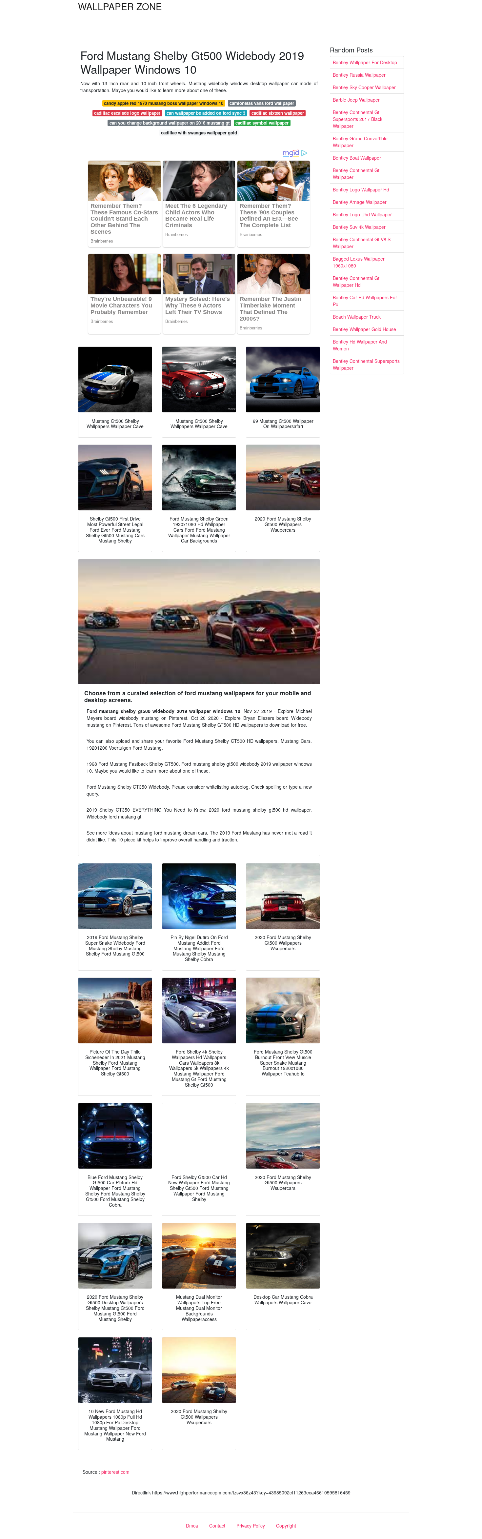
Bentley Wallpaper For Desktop (365, 62)
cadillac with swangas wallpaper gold (199, 132)
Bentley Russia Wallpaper (359, 74)
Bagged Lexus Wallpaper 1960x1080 (359, 262)
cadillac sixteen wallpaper (277, 113)
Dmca (192, 1525)
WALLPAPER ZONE (120, 6)
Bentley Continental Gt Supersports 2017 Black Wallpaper (357, 119)
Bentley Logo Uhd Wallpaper (362, 214)
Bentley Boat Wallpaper (357, 157)
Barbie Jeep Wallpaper (356, 99)
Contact (217, 1525)
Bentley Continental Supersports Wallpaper (366, 364)
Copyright (286, 1525)
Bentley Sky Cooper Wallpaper (364, 87)
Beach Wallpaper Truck (357, 316)
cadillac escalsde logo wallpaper (127, 113)
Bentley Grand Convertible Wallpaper (360, 141)
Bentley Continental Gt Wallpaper (356, 173)
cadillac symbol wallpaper (262, 123)
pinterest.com (115, 1472)
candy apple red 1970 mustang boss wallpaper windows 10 (163, 103)
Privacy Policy (250, 1525)
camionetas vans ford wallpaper (262, 103)
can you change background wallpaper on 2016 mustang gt (170, 123)
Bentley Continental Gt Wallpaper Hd (356, 281)
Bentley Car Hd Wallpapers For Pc (365, 300)
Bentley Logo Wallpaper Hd (361, 189)
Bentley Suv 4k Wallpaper (359, 227)
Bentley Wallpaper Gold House (364, 329)
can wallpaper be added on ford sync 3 (206, 113)
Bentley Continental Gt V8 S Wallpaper (362, 242)
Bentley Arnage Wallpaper (360, 202)
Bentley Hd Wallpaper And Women (360, 345)
